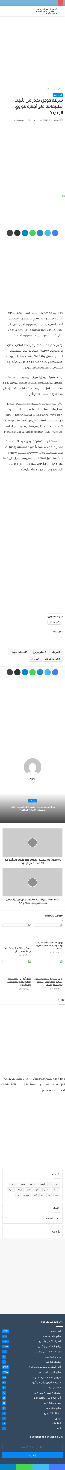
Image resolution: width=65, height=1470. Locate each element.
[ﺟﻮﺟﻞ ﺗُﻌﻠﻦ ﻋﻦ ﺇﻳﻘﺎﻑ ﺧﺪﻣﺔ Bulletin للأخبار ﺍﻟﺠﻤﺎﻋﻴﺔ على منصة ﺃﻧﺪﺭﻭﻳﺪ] (17, 968)
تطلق (37, 1189)
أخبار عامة (47, 88)
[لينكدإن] (40, 233)
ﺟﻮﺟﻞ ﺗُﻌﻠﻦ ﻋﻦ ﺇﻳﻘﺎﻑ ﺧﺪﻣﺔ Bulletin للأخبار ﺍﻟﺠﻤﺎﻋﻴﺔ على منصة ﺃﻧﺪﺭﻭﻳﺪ (19, 982)
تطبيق (46, 1189)
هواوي (34, 658)
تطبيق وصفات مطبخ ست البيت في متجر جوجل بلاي (17, 950)
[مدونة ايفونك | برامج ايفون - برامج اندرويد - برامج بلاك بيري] (44, 11)
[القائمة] (61, 12)
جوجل (55, 651)
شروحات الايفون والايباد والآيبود (46, 1382)
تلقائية (28, 1189)
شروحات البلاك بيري (51, 1403)
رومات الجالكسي (53, 1356)
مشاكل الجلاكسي (53, 1361)
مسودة (26, 1195)
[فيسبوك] (55, 233)
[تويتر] (47, 233)
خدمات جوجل (18, 651)
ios (57, 1184)
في (42, 1195)
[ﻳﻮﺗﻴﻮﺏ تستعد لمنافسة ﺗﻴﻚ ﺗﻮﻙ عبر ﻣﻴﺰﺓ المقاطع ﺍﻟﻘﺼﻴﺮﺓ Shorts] (48, 932)
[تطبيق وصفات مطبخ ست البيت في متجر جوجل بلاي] (17, 934)
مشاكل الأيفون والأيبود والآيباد (47, 1392)
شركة (10, 1189)
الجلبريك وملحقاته (52, 1387)
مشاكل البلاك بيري (52, 1413)
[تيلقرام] (25, 233)
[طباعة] (10, 233)
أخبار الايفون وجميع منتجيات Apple (45, 1367)
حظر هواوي (38, 651)
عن (49, 1195)
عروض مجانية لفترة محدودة (47, 1377)
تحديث (13, 1184)
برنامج (23, 1184)
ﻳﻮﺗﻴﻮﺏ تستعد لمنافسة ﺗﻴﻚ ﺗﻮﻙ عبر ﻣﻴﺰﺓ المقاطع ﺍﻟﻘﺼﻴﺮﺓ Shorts (49, 945)
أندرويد (42, 1184)
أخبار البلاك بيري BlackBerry (47, 1398)
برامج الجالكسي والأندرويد (49, 1346)
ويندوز (58, 1418)
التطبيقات (56, 1423)
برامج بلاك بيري (53, 1408)
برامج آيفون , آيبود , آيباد (50, 1372)
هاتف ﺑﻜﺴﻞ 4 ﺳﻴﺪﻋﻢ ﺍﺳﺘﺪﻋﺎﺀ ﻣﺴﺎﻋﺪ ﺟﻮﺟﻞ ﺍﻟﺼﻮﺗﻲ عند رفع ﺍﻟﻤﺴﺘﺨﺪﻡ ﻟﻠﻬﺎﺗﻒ (48, 982)
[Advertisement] (32, 51)
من (18, 1195)
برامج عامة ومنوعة (52, 1336)
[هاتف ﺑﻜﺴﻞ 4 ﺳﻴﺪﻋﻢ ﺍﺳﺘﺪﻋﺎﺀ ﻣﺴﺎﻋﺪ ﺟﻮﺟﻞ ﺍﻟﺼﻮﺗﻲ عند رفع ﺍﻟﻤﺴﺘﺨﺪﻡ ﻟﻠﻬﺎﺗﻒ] (48, 968)
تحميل (55, 1189)
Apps (56, 120)
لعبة (35, 1195)
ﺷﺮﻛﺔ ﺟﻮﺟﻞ (51, 658)
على (56, 1195)
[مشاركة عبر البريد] (17, 233)
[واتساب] (32, 233)
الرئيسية (57, 88)
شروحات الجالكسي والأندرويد (47, 1351)
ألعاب (58, 1428)
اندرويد (32, 1184)
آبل (50, 1184)
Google (56, 1232)
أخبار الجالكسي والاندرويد (49, 1341)
